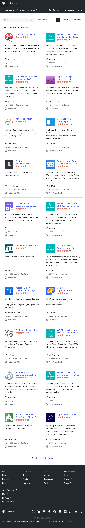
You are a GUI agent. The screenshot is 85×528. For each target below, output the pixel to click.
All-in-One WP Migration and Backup (26, 373)
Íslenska (10, 512)
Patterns (26, 483)
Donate (68, 479)
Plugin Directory (8, 10)
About (4, 471)
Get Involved (69, 471)
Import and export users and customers (67, 77)
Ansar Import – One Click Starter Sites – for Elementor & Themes (27, 415)
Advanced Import (24, 119)
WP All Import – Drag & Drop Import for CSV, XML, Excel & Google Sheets (67, 35)
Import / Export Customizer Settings (25, 289)
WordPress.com (9, 490)
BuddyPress (8, 502)
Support (47, 475)
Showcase (27, 471)
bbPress (6, 498)
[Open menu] (81, 3)
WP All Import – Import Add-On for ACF (26, 77)
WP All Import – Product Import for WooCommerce (66, 246)
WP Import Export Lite (26, 330)
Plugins (26, 479)
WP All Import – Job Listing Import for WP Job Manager (67, 373)
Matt (5, 494)
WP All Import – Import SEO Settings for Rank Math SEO (67, 204)
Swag (67, 483)
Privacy (5, 483)
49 (45, 458)
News (4, 475)
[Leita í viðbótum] (32, 20)
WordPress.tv (50, 483)
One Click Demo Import (27, 34)
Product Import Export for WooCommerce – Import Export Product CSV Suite (67, 162)
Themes (26, 475)
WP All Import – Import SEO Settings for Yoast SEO (67, 331)
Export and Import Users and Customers (26, 204)
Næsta (50, 458)
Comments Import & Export (64, 289)
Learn (46, 471)
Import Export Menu (66, 414)
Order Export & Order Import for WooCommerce (65, 120)
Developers (48, 479)
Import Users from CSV (27, 245)
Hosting (5, 479)
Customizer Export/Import (22, 162)
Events (67, 475)
